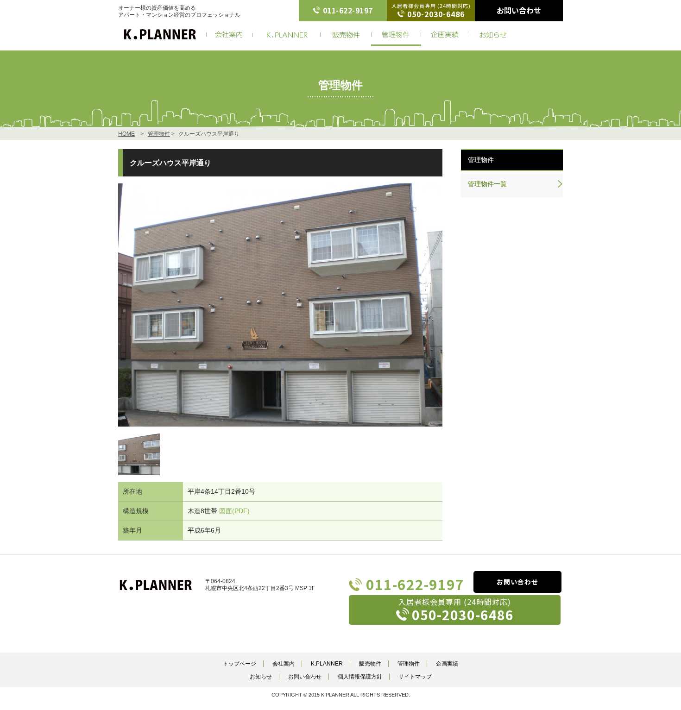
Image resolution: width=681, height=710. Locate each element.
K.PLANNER (327, 663)
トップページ (239, 663)
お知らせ (261, 676)
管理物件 (159, 134)
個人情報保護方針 (360, 676)
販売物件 (370, 663)
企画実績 (447, 663)
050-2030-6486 (436, 14)
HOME (126, 134)
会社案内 (283, 663)
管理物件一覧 (487, 184)
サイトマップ (415, 676)
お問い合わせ (519, 10)
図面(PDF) (234, 511)
